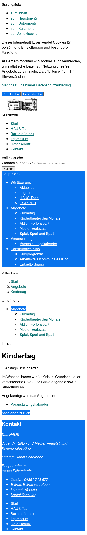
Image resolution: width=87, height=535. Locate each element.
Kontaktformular (23, 494)
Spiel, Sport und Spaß (37, 233)
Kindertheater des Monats (40, 218)
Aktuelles (27, 187)
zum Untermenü (23, 23)
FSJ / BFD (28, 202)
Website (24, 489)
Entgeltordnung (32, 264)
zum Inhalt (19, 13)
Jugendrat (27, 192)
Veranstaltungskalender (38, 243)
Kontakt (17, 149)
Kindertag (27, 213)
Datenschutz (21, 143)
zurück (24, 412)
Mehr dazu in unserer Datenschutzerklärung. (37, 85)
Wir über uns (21, 182)
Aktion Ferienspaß (34, 223)
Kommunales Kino (25, 248)
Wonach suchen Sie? (19, 162)
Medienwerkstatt (33, 228)
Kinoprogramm (31, 253)
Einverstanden (32, 94)
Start (14, 123)
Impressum (19, 138)
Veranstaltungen (24, 238)
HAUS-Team (20, 128)
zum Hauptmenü (24, 18)
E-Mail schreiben (30, 484)
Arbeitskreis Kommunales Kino (44, 259)
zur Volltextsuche (24, 33)
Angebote (18, 207)
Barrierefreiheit (22, 133)
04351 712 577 (29, 479)
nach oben (10, 412)
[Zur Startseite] (21, 109)
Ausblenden (11, 94)
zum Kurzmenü (23, 28)
